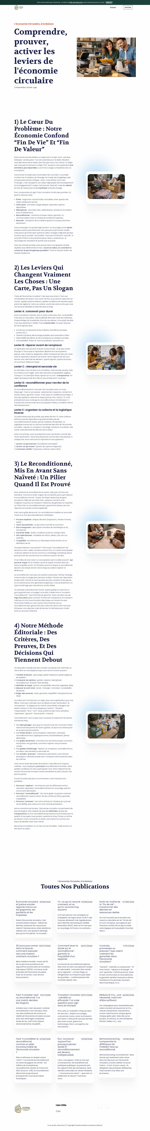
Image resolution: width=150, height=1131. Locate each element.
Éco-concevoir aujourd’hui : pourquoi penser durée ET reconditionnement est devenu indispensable (69, 1046)
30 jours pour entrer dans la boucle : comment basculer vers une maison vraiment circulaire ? (27, 951)
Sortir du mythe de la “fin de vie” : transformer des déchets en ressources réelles (109, 907)
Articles (128, 7)
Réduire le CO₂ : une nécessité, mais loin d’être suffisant (110, 997)
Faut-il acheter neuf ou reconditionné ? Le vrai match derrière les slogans (28, 998)
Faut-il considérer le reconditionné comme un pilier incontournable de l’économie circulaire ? (27, 1045)
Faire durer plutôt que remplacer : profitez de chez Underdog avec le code (74, 2)
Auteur (113, 7)
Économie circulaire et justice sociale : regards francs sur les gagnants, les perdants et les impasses (27, 908)
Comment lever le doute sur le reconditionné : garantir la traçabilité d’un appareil (68, 952)
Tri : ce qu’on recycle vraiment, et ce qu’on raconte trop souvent (69, 905)
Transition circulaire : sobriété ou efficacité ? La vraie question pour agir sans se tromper (69, 1000)
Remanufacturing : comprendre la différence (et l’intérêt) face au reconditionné (110, 1044)
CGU (58, 1111)
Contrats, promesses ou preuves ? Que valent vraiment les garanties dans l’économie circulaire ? (111, 953)
